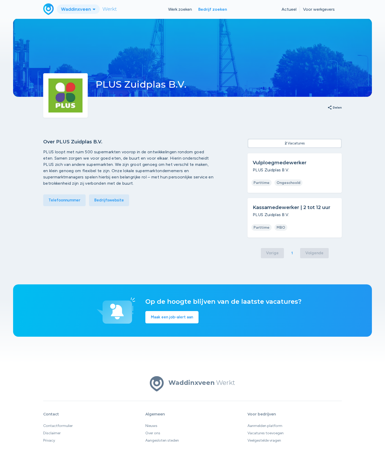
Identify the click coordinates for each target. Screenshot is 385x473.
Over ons (152, 433)
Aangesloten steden (162, 440)
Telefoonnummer (64, 200)
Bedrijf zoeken (212, 9)
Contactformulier (58, 426)
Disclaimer (52, 433)
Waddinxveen (76, 9)
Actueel (289, 9)
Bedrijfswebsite (109, 200)
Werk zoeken (180, 9)
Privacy (49, 440)
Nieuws (151, 426)
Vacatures (295, 143)
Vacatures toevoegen (266, 433)
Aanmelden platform (265, 426)
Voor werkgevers (319, 9)
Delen (334, 108)
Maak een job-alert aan (172, 317)
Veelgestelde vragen (264, 440)
